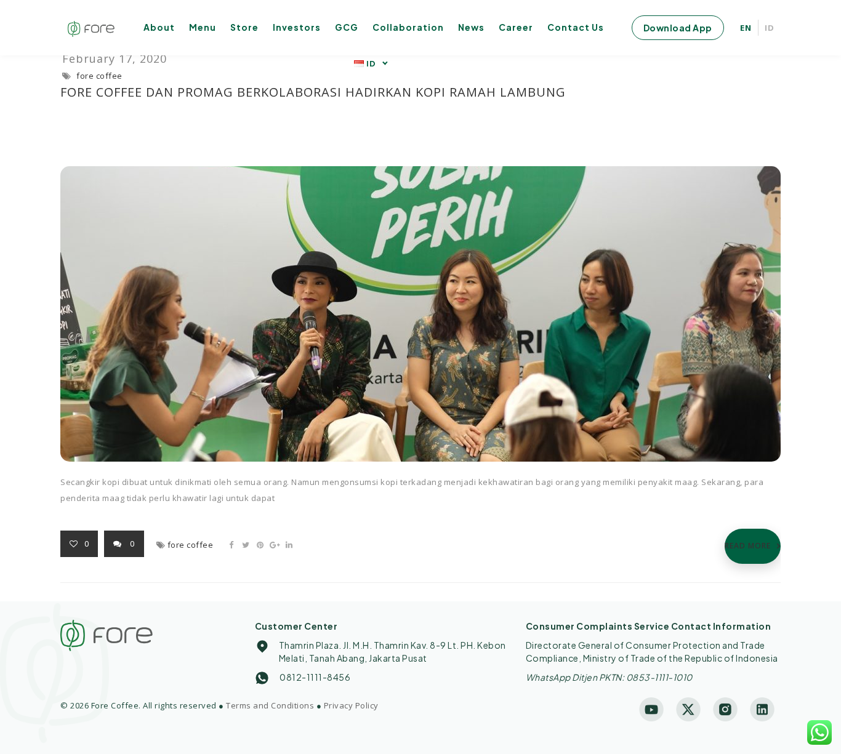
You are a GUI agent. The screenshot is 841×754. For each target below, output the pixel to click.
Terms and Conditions (270, 705)
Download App (677, 27)
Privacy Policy (351, 705)
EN (746, 27)
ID (770, 27)
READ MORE (748, 545)
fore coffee (99, 75)
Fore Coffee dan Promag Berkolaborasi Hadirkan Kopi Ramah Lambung (313, 92)
